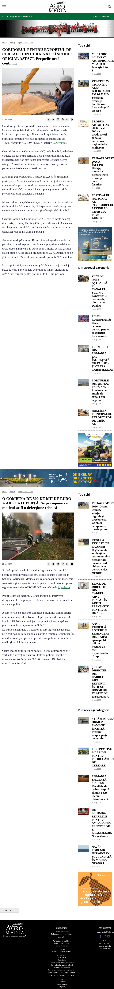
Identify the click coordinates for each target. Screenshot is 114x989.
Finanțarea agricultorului (62, 976)
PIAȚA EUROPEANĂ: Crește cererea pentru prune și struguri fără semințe (101, 326)
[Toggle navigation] (4, 6)
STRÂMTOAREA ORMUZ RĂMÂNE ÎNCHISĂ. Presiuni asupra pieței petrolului (101, 728)
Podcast (61, 949)
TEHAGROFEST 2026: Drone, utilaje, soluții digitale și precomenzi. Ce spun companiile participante (101, 516)
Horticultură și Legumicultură (62, 965)
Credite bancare (62, 984)
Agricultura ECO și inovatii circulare (61, 972)
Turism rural (61, 955)
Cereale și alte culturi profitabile (62, 962)
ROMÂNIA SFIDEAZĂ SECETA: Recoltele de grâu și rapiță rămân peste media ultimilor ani (100, 788)
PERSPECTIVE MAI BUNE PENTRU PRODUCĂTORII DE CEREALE (101, 757)
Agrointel (60, 142)
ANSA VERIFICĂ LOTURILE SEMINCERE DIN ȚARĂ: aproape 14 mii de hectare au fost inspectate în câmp (100, 640)
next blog (9, 910)
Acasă (4, 42)
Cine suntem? (61, 928)
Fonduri (62, 982)
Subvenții (61, 979)
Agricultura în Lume (25, 42)
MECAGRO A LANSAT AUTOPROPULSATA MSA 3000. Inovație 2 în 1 (101, 62)
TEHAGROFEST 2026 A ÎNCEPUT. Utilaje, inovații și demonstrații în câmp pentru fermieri (101, 171)
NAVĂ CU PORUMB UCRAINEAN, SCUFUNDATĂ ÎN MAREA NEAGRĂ (101, 855)
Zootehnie (62, 960)
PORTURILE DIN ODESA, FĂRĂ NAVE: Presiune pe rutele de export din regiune (100, 390)
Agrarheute (64, 587)
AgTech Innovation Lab (101, 16)
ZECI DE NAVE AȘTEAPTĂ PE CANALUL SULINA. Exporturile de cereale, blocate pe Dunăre (99, 291)
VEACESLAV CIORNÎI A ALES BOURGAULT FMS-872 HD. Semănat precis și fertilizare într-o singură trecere (101, 96)
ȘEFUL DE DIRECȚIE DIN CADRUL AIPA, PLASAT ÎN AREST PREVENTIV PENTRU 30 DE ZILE (100, 598)
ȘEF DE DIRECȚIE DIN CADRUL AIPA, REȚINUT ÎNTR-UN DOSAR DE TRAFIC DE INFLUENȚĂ (100, 682)
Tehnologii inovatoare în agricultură (62, 970)
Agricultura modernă (62, 952)
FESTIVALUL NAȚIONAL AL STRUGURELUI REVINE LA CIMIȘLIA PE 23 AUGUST (101, 207)
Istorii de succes (62, 946)
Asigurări (61, 986)
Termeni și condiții (62, 931)
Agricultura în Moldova (62, 941)
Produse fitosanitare (62, 967)
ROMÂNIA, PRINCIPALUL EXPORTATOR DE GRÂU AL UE (101, 417)
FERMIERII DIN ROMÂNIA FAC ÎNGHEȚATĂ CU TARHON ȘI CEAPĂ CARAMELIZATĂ (101, 358)
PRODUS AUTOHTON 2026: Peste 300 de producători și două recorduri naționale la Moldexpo (100, 134)
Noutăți (12, 42)
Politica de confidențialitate (61, 934)
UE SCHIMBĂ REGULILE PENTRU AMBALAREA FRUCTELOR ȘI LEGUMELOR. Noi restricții (101, 823)
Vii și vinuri (62, 958)
